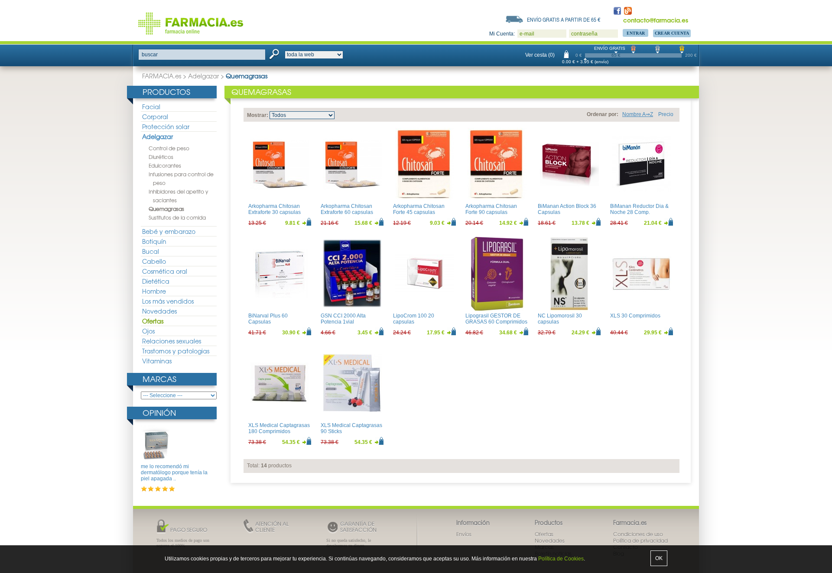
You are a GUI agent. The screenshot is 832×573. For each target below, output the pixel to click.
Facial (151, 106)
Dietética (155, 281)
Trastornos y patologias (175, 350)
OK (659, 558)
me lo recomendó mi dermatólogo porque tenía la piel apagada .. (174, 472)
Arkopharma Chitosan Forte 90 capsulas (491, 209)
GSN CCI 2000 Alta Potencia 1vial (343, 319)
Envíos (463, 534)
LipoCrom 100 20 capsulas (413, 319)
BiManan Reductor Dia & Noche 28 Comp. (639, 209)
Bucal (150, 251)
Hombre (154, 291)
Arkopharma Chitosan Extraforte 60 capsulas (347, 209)
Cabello (154, 261)
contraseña (584, 34)
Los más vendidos (168, 301)
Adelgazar (203, 75)
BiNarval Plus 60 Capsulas (268, 319)
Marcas (159, 379)
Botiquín (154, 241)
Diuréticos (161, 157)
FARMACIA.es (161, 75)
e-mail (527, 34)
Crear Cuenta (672, 33)
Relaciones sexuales (171, 341)
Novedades (159, 311)
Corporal (155, 116)
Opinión (159, 412)
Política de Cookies (561, 559)
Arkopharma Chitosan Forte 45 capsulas (419, 209)
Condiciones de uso (638, 534)
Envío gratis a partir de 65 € (564, 19)
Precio (665, 114)
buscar (150, 55)
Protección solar (165, 126)
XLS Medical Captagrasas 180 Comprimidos (279, 428)
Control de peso (169, 148)
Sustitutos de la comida (177, 217)
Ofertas (152, 321)
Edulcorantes (165, 165)
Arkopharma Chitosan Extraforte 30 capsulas (274, 209)
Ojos (148, 331)
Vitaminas (157, 360)
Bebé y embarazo (168, 231)
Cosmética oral (164, 271)
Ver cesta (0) (540, 55)
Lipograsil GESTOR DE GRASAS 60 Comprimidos (496, 319)
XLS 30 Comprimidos (635, 316)
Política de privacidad (640, 540)
